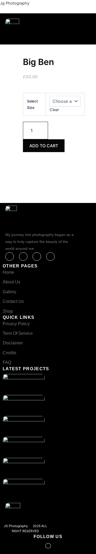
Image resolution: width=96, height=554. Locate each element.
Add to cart (43, 145)
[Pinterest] (50, 256)
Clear (54, 109)
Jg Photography (14, 3)
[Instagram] (37, 256)
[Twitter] (23, 256)
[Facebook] (9, 256)
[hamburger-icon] (56, 37)
